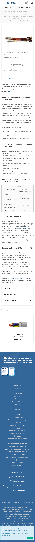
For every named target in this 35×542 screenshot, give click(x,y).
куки (9, 530)
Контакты (17, 407)
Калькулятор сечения (11, 57)
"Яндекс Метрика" (13, 532)
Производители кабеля (17, 454)
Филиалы (17, 409)
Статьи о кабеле (17, 465)
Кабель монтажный (17, 425)
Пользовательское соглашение (17, 457)
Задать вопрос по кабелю (17, 452)
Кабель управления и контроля (17, 420)
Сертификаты (17, 396)
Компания (17, 385)
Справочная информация (17, 443)
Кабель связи (17, 428)
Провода (17, 436)
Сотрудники (17, 393)
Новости (17, 391)
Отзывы (17, 399)
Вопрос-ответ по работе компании (17, 449)
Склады (17, 388)
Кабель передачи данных (17, 431)
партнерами (21, 228)
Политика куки (17, 462)
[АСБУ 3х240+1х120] (17, 39)
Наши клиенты (17, 401)
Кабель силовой (17, 417)
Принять (30, 538)
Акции (17, 404)
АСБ (9, 91)
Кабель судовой (17, 423)
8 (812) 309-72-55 (18, 477)
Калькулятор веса (10, 55)
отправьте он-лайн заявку (19, 278)
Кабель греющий (17, 433)
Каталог (17, 414)
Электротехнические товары (17, 439)
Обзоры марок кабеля (17, 468)
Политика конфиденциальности (17, 460)
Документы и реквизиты (17, 446)
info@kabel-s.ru (19, 481)
